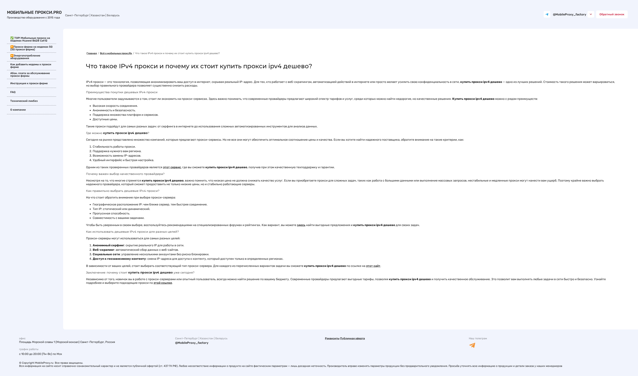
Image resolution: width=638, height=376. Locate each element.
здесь (301, 225)
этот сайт (373, 266)
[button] (612, 14)
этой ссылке (163, 283)
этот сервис (172, 167)
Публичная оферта (352, 338)
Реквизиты (332, 338)
